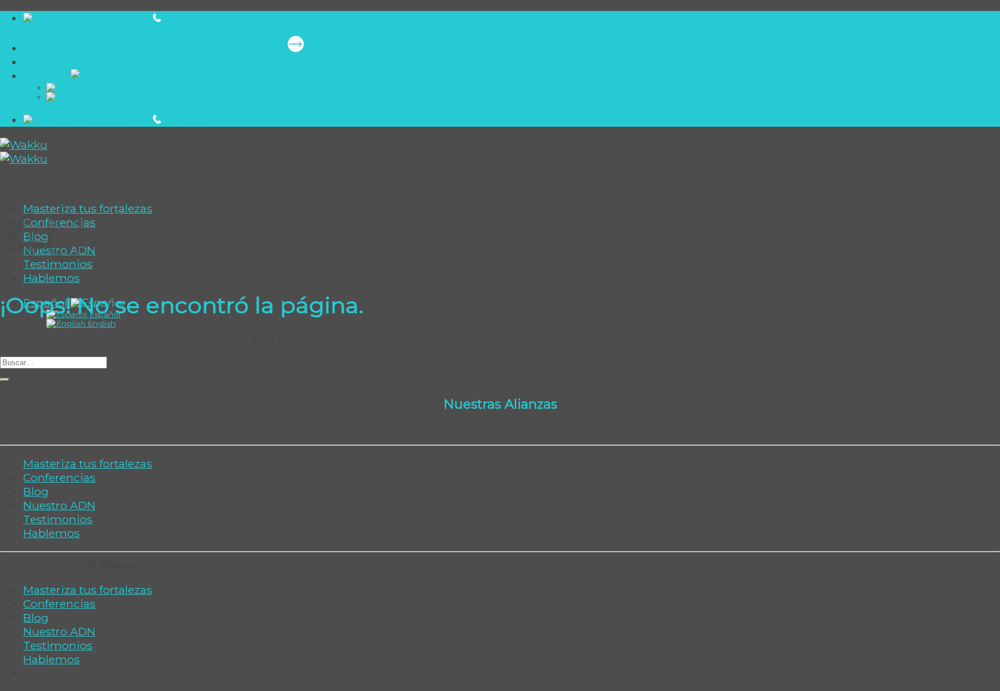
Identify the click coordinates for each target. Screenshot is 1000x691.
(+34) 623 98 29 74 (212, 18)
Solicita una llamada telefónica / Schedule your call (153, 48)
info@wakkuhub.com (91, 18)
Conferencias (59, 477)
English (100, 96)
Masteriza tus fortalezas (87, 464)
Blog (36, 491)
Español (47, 76)
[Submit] (4, 379)
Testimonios (58, 519)
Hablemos (51, 278)
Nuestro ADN (59, 505)
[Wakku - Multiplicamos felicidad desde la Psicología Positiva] (23, 152)
